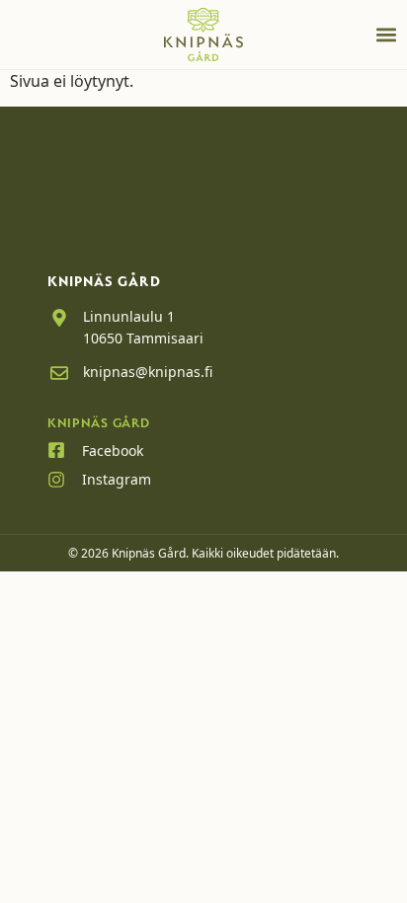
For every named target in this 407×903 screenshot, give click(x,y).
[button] (386, 34)
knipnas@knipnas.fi (147, 371)
